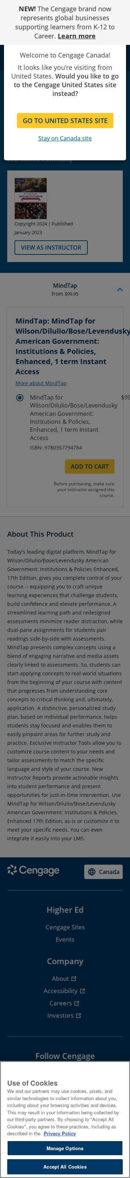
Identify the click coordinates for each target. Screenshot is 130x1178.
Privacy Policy (60, 1133)
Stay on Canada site (65, 138)
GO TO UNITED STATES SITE (65, 120)
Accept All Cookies (64, 1166)
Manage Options (65, 1148)
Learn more (77, 35)
